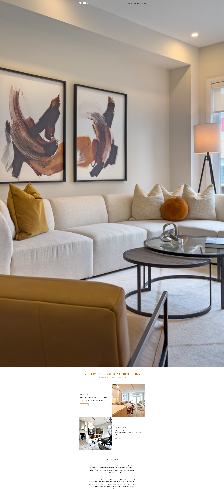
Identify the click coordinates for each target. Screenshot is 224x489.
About (128, 3)
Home (124, 3)
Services (139, 3)
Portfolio (133, 3)
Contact (144, 3)
